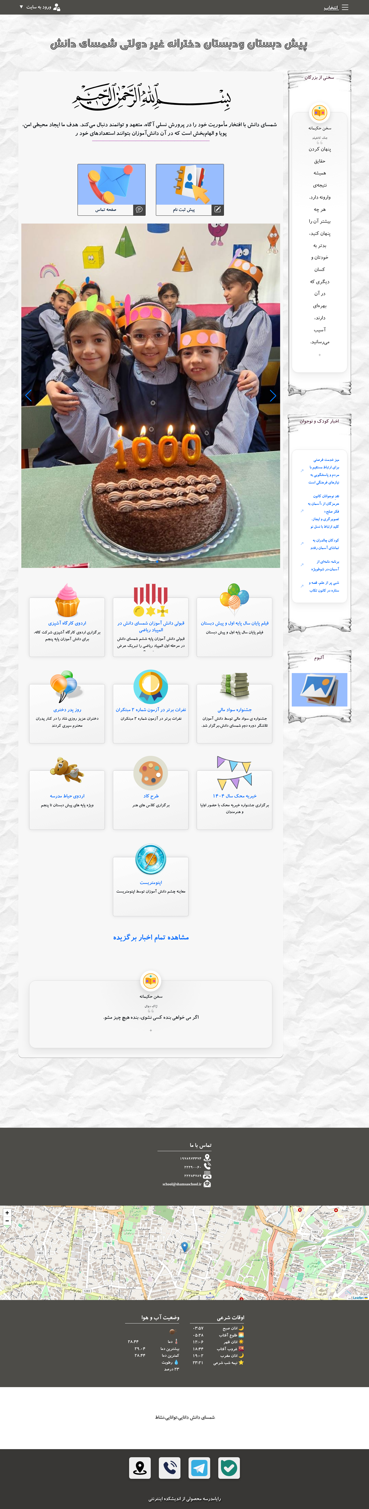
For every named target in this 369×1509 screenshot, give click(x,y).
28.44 (133, 1342)
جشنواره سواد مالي (234, 710)
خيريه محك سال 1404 (234, 797)
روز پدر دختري (67, 710)
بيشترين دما (169, 1349)
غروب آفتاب (227, 1349)
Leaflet (358, 1297)
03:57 (198, 1329)
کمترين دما (170, 1356)
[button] (184, 1247)
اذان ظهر (230, 1342)
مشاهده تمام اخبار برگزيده (151, 938)
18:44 (198, 1349)
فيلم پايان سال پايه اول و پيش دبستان (235, 624)
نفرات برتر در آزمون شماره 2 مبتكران (151, 710)
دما (170, 1342)
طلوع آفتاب (228, 1336)
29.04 (140, 1349)
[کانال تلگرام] (199, 1468)
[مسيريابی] (140, 1468)
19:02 (198, 1356)
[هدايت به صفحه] (319, 690)
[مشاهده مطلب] (234, 601)
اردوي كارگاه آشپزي (67, 624)
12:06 (198, 1342)
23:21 (198, 1363)
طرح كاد (151, 797)
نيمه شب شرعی (225, 1363)
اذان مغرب (228, 1356)
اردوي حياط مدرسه (67, 797)
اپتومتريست (151, 883)
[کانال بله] (229, 1468)
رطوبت (167, 1363)
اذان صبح (230, 1329)
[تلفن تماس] (169, 1468)
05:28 (198, 1336)
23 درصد (171, 1370)
